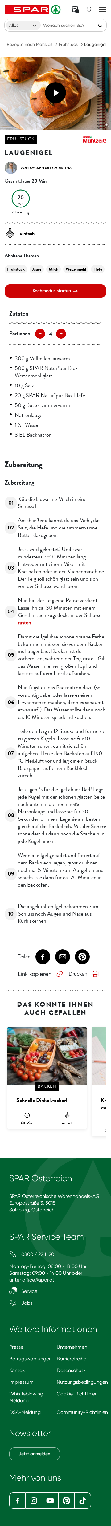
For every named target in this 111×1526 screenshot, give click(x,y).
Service (28, 1291)
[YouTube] (50, 1500)
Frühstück (68, 44)
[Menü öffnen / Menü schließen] (102, 9)
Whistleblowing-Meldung (27, 1397)
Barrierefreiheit (73, 1359)
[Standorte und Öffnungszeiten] (89, 9)
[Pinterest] (66, 1500)
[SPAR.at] (34, 9)
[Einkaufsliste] (75, 9)
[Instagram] (34, 1500)
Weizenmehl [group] (76, 269)
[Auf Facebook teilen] (42, 956)
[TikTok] (83, 1500)
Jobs (26, 1303)
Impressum (21, 1382)
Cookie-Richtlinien (77, 1394)
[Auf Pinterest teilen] (82, 956)
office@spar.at (38, 1280)
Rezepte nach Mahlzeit (30, 44)
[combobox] (23, 25)
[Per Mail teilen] (62, 956)
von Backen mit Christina (46, 168)
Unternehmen (72, 1347)
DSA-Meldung (25, 1412)
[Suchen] (100, 25)
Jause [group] (36, 269)
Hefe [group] (97, 269)
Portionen (19, 333)
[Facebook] (17, 1500)
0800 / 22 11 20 (37, 1254)
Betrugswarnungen (30, 1359)
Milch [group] (53, 269)
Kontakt (18, 1370)
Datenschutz (71, 1370)
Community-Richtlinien (82, 1412)
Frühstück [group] (16, 269)
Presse (16, 1347)
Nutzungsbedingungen (82, 1382)
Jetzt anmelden (34, 1453)
